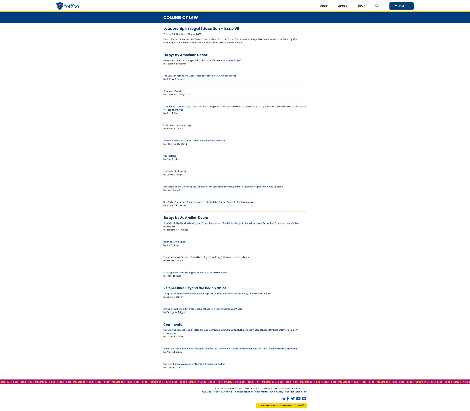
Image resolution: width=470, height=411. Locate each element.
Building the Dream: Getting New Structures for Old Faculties (195, 272)
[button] (377, 6)
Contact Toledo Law (296, 391)
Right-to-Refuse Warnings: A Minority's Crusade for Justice (194, 364)
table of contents (178, 39)
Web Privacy (276, 391)
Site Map (206, 391)
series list (211, 42)
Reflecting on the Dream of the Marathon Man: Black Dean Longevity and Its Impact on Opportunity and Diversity (223, 186)
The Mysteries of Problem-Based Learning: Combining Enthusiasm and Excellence (206, 257)
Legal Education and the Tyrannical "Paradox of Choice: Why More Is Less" (202, 60)
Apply (343, 6)
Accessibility (261, 391)
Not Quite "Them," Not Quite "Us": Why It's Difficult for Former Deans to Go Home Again (208, 202)
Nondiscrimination (243, 391)
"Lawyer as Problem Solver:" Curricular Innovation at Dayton (194, 140)
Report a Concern (222, 391)
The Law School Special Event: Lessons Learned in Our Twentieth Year (199, 75)
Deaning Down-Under (174, 241)
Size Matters (169, 155)
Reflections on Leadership (177, 125)
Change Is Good (172, 91)
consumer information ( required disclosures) (281, 405)
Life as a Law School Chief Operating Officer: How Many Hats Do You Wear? (202, 309)
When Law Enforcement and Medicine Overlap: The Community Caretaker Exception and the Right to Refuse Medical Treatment (230, 348)
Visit (324, 6)
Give (361, 6)
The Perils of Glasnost (174, 171)
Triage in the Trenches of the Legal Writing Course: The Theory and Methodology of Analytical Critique (217, 293)
